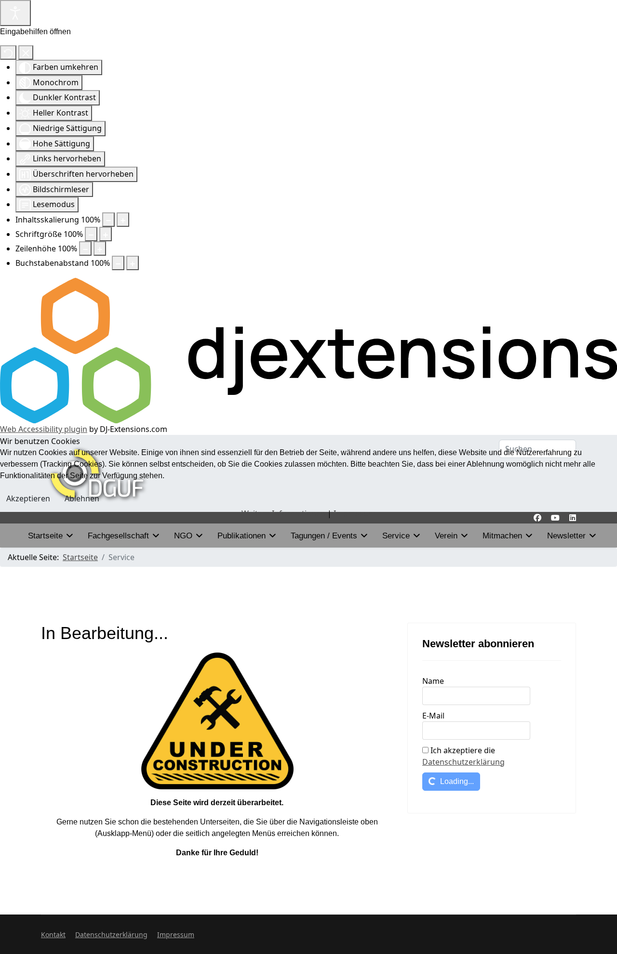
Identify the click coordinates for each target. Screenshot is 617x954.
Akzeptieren (28, 498)
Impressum (355, 513)
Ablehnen (82, 498)
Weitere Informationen (283, 513)
